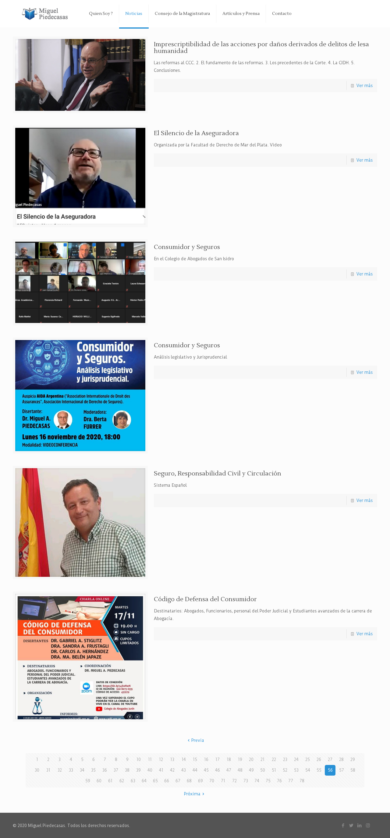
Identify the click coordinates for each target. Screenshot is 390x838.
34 (82, 770)
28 (341, 759)
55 (319, 770)
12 (161, 759)
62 (121, 780)
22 (274, 759)
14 (184, 759)
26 (319, 759)
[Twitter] (351, 825)
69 (200, 780)
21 (262, 759)
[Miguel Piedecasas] (46, 13)
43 (183, 770)
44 (195, 770)
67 (178, 780)
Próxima (192, 793)
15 (195, 759)
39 (138, 770)
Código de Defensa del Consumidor (205, 599)
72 (234, 780)
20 (251, 759)
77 (290, 780)
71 (223, 780)
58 (352, 770)
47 (228, 770)
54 (307, 770)
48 (240, 770)
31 (48, 770)
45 (206, 770)
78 (302, 780)
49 (251, 770)
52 (285, 770)
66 (166, 780)
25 (307, 759)
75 (268, 780)
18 (229, 759)
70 (211, 780)
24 (296, 759)
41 (161, 770)
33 (71, 770)
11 (150, 759)
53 (296, 770)
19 (240, 759)
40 (149, 770)
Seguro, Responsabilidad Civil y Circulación (217, 474)
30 (37, 770)
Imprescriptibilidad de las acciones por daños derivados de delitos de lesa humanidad (261, 47)
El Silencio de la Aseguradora (196, 133)
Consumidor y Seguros (187, 247)
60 (99, 780)
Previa (197, 740)
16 (206, 759)
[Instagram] (368, 825)
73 (245, 780)
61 (110, 780)
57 (341, 770)
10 (138, 759)
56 (330, 770)
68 (189, 780)
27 (330, 759)
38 (127, 770)
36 (104, 770)
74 (256, 780)
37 (116, 770)
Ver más (364, 85)
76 (279, 780)
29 (352, 759)
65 (155, 780)
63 (133, 780)
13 (172, 759)
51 (274, 770)
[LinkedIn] (359, 825)
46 (217, 770)
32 (60, 770)
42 (172, 770)
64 (144, 780)
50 (262, 770)
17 (217, 759)
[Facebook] (343, 825)
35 (93, 770)
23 (285, 759)
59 (87, 780)
